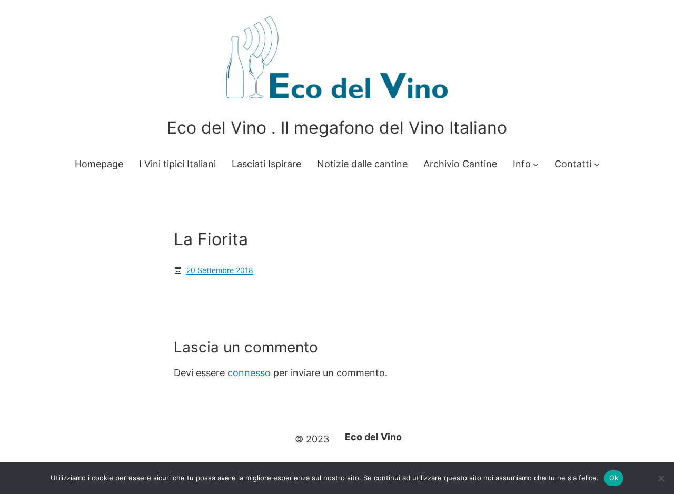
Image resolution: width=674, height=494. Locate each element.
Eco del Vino (373, 436)
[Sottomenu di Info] (536, 164)
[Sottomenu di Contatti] (597, 164)
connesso (249, 372)
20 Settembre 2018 (219, 270)
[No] (661, 478)
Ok (614, 477)
